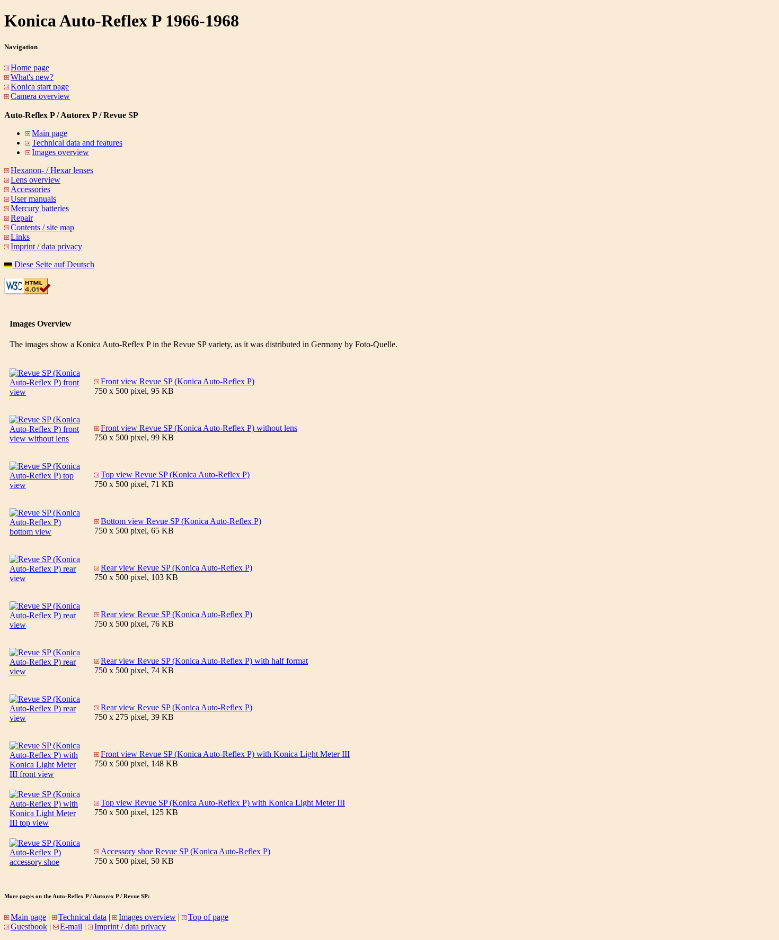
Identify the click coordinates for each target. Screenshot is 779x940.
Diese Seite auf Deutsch (53, 264)
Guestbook (29, 926)
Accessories (30, 189)
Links (20, 236)
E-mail (71, 926)
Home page (30, 67)
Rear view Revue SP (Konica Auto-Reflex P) (176, 567)
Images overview (60, 152)
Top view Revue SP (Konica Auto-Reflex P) (175, 474)
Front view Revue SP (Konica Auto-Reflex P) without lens (199, 427)
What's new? (32, 77)
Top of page (208, 916)
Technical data (82, 916)
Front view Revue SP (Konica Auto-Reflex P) (177, 381)
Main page (49, 133)
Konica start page (40, 86)
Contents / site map (42, 227)
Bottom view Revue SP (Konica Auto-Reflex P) (181, 521)
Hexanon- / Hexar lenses (52, 170)
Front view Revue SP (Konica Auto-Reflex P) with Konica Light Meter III (225, 753)
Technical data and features (77, 142)
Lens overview (35, 179)
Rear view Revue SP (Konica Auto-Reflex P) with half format (204, 660)
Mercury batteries (40, 208)
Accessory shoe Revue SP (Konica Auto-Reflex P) (185, 851)
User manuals (33, 198)
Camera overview (40, 96)
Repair (22, 217)
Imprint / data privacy (46, 246)
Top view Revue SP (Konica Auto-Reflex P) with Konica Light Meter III (223, 802)
